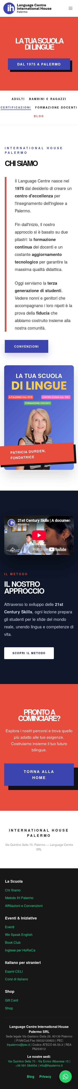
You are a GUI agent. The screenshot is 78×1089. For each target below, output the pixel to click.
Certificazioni (16, 107)
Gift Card (11, 1000)
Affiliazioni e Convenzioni (24, 905)
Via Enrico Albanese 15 (53, 1061)
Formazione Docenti (56, 107)
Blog (39, 116)
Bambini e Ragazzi (48, 99)
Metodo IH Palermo (19, 897)
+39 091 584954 (26, 1065)
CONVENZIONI (26, 346)
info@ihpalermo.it (51, 1065)
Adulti (18, 99)
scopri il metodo (29, 653)
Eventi (9, 926)
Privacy (45, 1076)
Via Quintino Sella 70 (21, 1061)
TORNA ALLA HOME (39, 774)
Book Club (13, 942)
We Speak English (18, 934)
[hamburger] (70, 8)
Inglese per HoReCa (20, 950)
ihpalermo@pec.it (18, 1044)
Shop (9, 1008)
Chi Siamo (13, 890)
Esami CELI (14, 971)
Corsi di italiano (16, 979)
